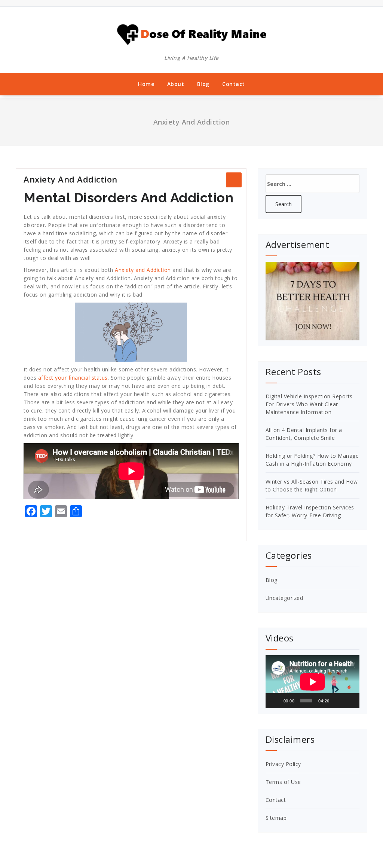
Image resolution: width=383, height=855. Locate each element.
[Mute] (337, 700)
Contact (233, 84)
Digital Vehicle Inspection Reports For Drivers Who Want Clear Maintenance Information (309, 404)
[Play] (275, 700)
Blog (203, 84)
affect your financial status (73, 377)
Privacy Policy (283, 763)
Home (146, 84)
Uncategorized (284, 597)
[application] (312, 681)
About (175, 84)
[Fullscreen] (349, 700)
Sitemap (276, 817)
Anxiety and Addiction (143, 269)
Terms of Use (283, 781)
